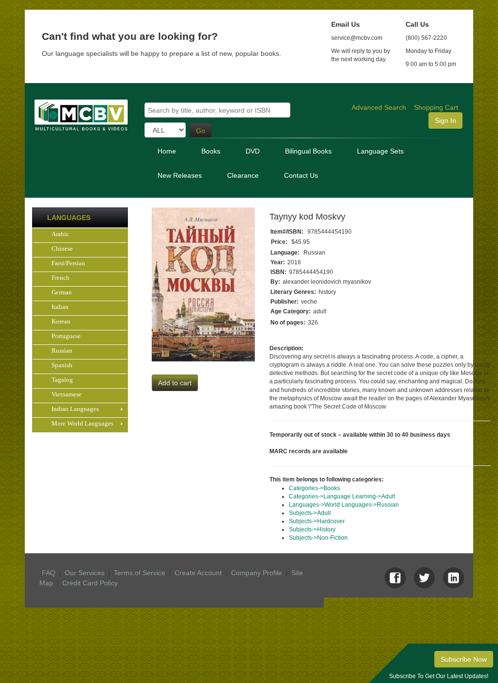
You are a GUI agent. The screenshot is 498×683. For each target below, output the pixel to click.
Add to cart (175, 383)
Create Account (198, 573)
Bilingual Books (308, 151)
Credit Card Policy (90, 583)
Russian (62, 350)
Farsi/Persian (68, 263)
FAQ (48, 573)
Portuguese (66, 336)
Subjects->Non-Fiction (318, 537)
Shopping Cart (436, 107)
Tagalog (62, 379)
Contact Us (301, 175)
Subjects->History (312, 529)
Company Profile (256, 573)
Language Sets (380, 151)
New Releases (180, 175)
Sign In (445, 120)
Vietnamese (67, 394)
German (62, 292)
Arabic (60, 234)
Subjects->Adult (310, 513)
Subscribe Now (464, 659)
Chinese (62, 248)
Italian (60, 306)
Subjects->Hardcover (317, 521)
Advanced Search (379, 107)
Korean (61, 321)
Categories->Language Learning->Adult (342, 496)
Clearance (243, 175)
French (61, 277)
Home (167, 151)
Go (200, 131)
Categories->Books (314, 488)
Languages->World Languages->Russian (344, 504)
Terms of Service (139, 573)
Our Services (85, 573)
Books (210, 151)
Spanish (62, 365)
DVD (253, 151)
